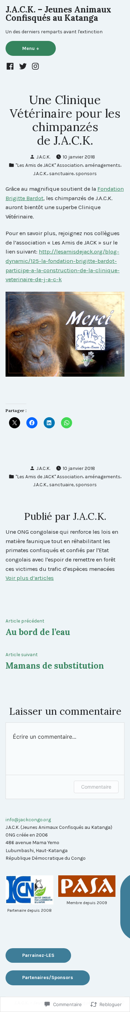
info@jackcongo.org (28, 819)
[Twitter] (22, 66)
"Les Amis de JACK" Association (49, 165)
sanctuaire (61, 173)
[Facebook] (11, 66)
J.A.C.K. (43, 157)
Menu (37, 48)
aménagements (102, 165)
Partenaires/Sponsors (47, 977)
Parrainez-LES (38, 955)
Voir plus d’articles (30, 578)
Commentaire (96, 787)
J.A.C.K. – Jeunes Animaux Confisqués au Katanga (58, 13)
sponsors (86, 173)
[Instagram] (34, 66)
